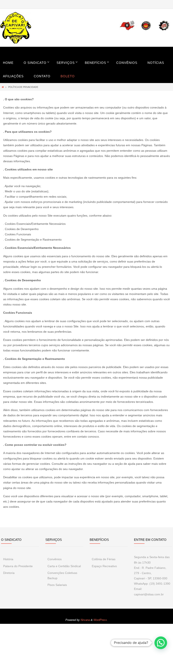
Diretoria (9, 573)
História (8, 559)
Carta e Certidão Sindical (64, 566)
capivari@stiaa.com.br (149, 594)
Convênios (54, 559)
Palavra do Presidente (18, 566)
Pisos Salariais (57, 585)
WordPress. (100, 620)
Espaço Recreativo (104, 566)
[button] (160, 642)
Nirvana (85, 620)
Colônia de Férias (103, 559)
